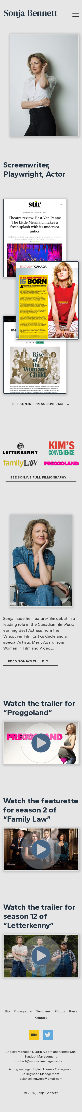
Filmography (23, 1011)
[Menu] (75, 14)
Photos (60, 1011)
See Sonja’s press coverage (38, 404)
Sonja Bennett (47, 1093)
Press (73, 1011)
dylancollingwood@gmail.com (41, 1079)
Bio (7, 1011)
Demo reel (43, 1011)
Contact (41, 1018)
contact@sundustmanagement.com (41, 1061)
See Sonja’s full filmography (38, 477)
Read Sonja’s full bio (28, 661)
